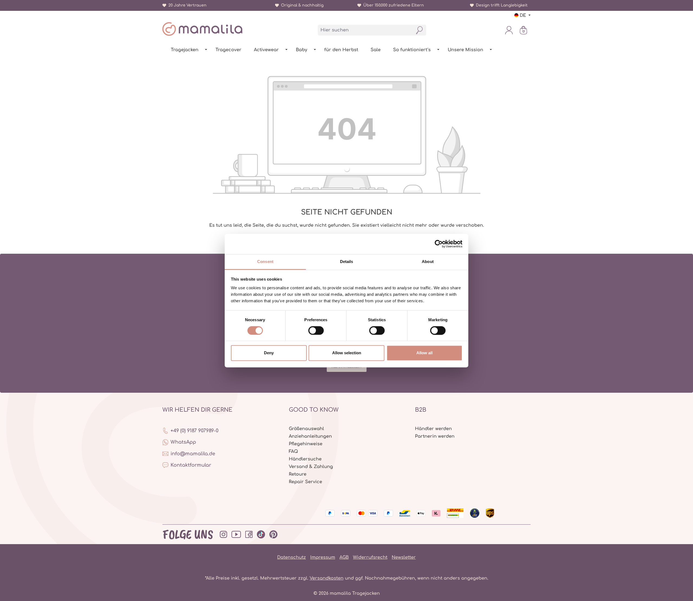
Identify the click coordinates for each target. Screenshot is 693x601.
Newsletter (404, 557)
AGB (344, 557)
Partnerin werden (435, 436)
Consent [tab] (265, 261)
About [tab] (428, 261)
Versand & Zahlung (311, 466)
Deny (269, 353)
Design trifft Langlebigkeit (501, 5)
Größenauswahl (306, 428)
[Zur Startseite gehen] (202, 29)
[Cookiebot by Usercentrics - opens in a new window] (438, 244)
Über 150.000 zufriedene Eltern (392, 5)
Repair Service (305, 481)
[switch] (316, 330)
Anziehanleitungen (310, 436)
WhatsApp (183, 442)
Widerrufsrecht (370, 557)
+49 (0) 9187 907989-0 (194, 430)
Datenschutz (291, 557)
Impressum (322, 557)
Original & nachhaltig (301, 5)
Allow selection (346, 353)
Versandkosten (327, 578)
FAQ (293, 451)
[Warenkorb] (523, 30)
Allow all (424, 353)
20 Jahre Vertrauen (186, 5)
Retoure (297, 474)
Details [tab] (346, 261)
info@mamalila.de (193, 453)
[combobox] (365, 30)
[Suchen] (419, 30)
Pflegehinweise (305, 443)
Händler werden (433, 428)
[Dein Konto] (509, 30)
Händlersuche (305, 459)
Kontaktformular (191, 465)
